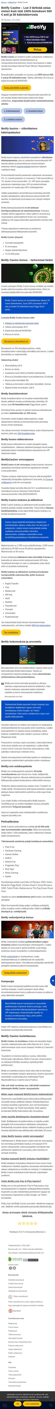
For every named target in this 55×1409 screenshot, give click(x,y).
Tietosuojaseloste (14, 1375)
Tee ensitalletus (11, 632)
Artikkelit (11, 1357)
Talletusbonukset (14, 1335)
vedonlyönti (12, 956)
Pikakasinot (12, 1331)
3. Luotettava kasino (13, 119)
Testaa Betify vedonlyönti (15, 973)
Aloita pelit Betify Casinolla (16, 88)
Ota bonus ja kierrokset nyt (16, 341)
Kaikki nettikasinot (15, 1353)
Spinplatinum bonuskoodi (17, 1291)
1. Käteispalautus (12, 111)
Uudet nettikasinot (15, 1349)
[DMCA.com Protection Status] (30, 1261)
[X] (10, 1269)
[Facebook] (14, 1269)
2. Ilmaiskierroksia (34, 111)
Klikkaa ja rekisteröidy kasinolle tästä (22, 323)
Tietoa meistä (13, 1371)
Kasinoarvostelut (14, 1386)
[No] (52, 1400)
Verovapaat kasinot (15, 1338)
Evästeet (11, 1378)
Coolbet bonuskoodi (15, 1284)
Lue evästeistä (32, 1404)
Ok (17, 1404)
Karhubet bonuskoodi (16, 1280)
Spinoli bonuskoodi (15, 1287)
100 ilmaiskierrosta (26, 433)
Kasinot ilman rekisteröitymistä (19, 1342)
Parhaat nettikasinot (15, 1346)
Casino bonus (13, 1327)
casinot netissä (23, 166)
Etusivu (3, 2)
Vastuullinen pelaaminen (17, 1382)
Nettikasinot (12, 2)
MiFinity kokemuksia (41, 625)
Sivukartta (12, 1367)
